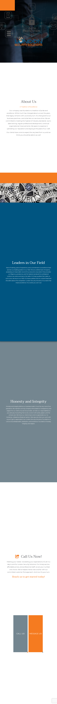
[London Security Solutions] (28, 42)
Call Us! (20, 634)
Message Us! (35, 634)
